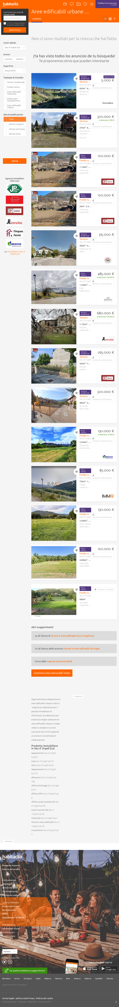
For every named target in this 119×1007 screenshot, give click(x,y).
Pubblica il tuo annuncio (107, 4)
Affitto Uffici (44, 794)
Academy (6, 940)
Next (71, 90)
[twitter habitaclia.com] (4, 962)
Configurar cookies (10, 895)
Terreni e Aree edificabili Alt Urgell (82, 648)
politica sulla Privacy (25, 998)
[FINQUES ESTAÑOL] (14, 221)
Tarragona (28, 978)
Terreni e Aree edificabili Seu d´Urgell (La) (72, 635)
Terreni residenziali (16, 82)
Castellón (98, 978)
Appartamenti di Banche (13, 917)
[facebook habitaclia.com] (10, 962)
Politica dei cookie (44, 998)
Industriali (43, 818)
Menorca (58, 978)
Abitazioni (43, 777)
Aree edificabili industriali (14, 93)
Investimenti (44, 830)
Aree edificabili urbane (14, 106)
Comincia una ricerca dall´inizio (52, 672)
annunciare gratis (10, 887)
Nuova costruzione (10, 906)
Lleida (38, 978)
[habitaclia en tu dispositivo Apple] (90, 968)
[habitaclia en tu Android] (109, 968)
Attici (41, 765)
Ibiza (68, 978)
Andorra (77, 978)
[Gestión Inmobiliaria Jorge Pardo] (14, 188)
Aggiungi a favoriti (76, 78)
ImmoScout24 (44, 1002)
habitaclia (32, 1002)
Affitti (5, 914)
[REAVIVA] (14, 243)
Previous (36, 90)
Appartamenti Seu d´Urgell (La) (14, 985)
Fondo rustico (13, 87)
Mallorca (47, 978)
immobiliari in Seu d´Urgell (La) (16, 252)
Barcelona (6, 978)
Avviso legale (19, 23)
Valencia (87, 978)
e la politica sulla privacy (16, 24)
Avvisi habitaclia (9, 891)
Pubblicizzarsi (8, 936)
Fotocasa (22, 1002)
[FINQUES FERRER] (14, 232)
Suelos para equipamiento (13, 99)
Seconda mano (9, 910)
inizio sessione (9, 880)
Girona (17, 978)
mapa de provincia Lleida (59, 661)
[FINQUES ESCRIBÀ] (14, 199)
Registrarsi (7, 884)
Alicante (110, 978)
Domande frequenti (11, 865)
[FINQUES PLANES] (14, 210)
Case (41, 761)
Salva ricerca (14, 30)
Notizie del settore (11, 869)
